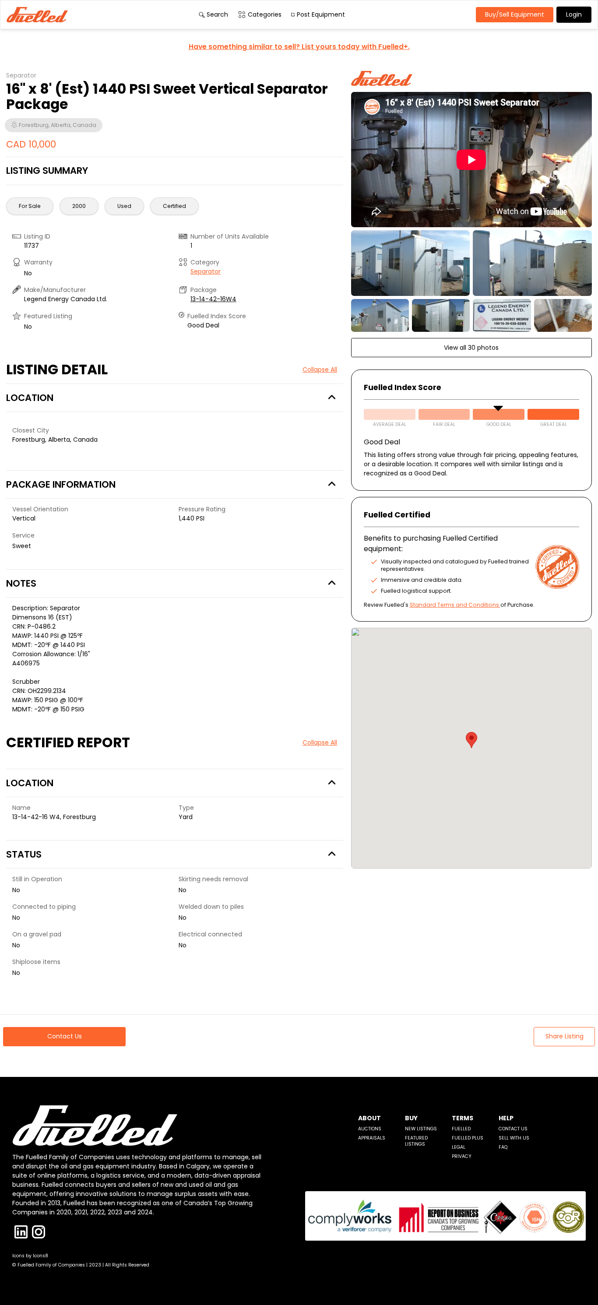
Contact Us (513, 1129)
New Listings (421, 1129)
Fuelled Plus (467, 1138)
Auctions (369, 1129)
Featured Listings (416, 1141)
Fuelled (461, 1129)
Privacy (461, 1156)
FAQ (503, 1147)
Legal (458, 1147)
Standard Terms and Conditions (454, 605)
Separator (205, 271)
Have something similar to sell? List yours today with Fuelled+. (299, 47)
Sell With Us (514, 1138)
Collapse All (320, 369)
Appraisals (371, 1138)
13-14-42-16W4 (213, 299)
